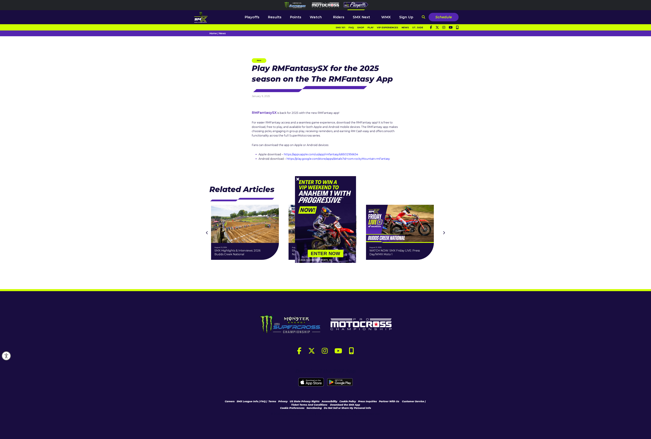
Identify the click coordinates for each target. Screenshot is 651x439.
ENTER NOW (325, 253)
